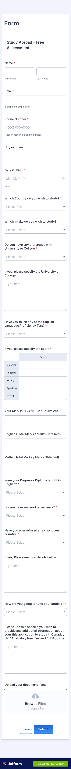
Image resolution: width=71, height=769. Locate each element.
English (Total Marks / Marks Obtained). (33, 434)
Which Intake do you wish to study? (32, 221)
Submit (43, 729)
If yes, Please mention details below (30, 557)
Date (7, 185)
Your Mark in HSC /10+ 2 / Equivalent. (32, 411)
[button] (63, 178)
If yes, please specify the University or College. (32, 273)
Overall (10, 396)
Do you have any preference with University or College (28, 246)
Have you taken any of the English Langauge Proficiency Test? (29, 323)
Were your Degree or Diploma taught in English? (33, 482)
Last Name (42, 78)
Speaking (12, 388)
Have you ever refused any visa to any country (32, 532)
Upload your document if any (26, 685)
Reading (11, 372)
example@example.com (17, 106)
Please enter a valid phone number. (23, 134)
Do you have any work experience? (31, 507)
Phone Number (16, 119)
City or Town (14, 147)
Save (26, 729)
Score (43, 357)
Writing (10, 380)
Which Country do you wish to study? (33, 198)
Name (10, 63)
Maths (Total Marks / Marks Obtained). (32, 457)
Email (10, 91)
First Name (10, 78)
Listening (11, 364)
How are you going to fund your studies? (35, 604)
